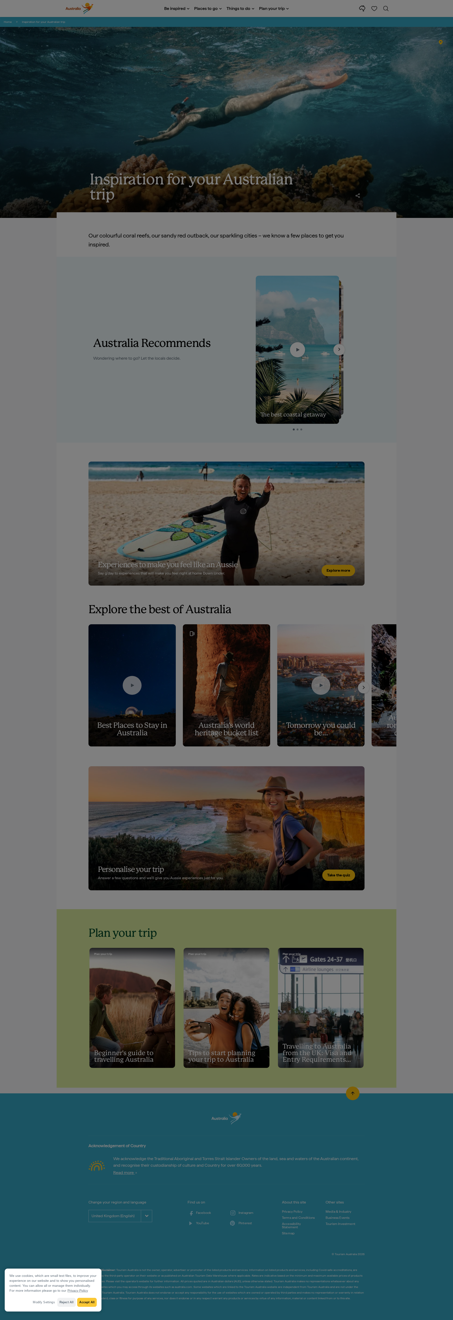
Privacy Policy (77, 1290)
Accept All (87, 1302)
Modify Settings (44, 1302)
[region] (53, 1290)
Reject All (66, 1302)
